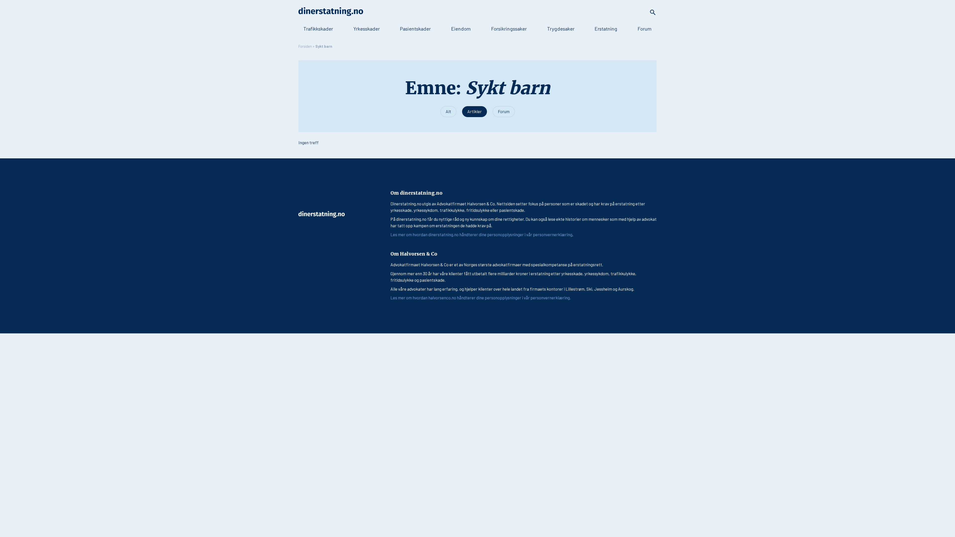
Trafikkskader (318, 29)
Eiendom (461, 29)
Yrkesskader (366, 29)
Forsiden (305, 46)
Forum (645, 29)
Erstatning (606, 29)
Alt (448, 111)
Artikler (474, 111)
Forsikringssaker (509, 29)
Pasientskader (415, 29)
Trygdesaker (560, 29)
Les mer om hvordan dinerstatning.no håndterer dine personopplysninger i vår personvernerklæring (481, 234)
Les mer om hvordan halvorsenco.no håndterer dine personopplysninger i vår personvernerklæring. (480, 297)
